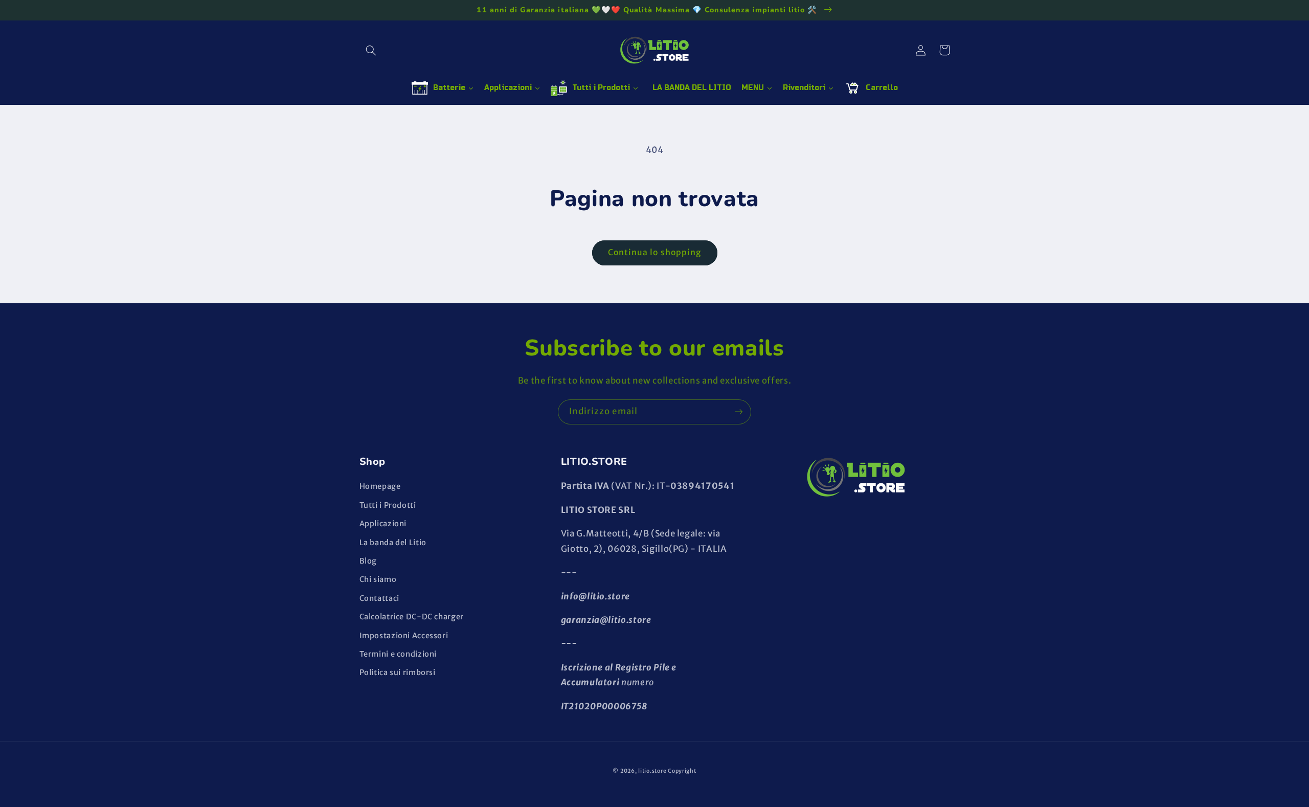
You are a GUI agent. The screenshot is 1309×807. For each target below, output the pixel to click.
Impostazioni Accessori (403, 635)
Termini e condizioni (398, 654)
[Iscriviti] (739, 411)
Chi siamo (378, 579)
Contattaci (379, 598)
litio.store (652, 771)
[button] (371, 50)
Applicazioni (383, 523)
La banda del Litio (392, 542)
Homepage (380, 486)
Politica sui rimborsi (397, 672)
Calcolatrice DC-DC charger (411, 616)
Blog (368, 561)
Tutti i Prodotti (387, 505)
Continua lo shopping (654, 252)
